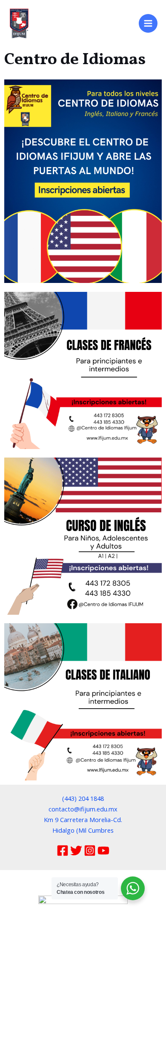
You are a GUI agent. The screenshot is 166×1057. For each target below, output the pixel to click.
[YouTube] (103, 850)
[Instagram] (90, 850)
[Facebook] (62, 850)
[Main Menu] (148, 23)
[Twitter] (76, 850)
